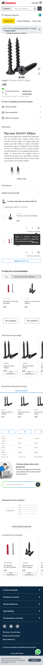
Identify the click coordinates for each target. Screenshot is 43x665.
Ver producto (10, 321)
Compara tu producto (21, 390)
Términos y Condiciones (11, 632)
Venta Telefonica (9, 639)
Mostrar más (21, 179)
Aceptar (34, 660)
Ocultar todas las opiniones (21, 526)
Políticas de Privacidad (11, 636)
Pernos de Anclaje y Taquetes (24, 277)
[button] (27, 8)
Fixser (4, 80)
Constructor (8, 21)
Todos (7, 277)
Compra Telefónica (23, 21)
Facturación (36, 21)
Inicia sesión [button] (35, 3)
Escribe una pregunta (14, 484)
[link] (10, 302)
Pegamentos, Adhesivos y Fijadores (16, 33)
